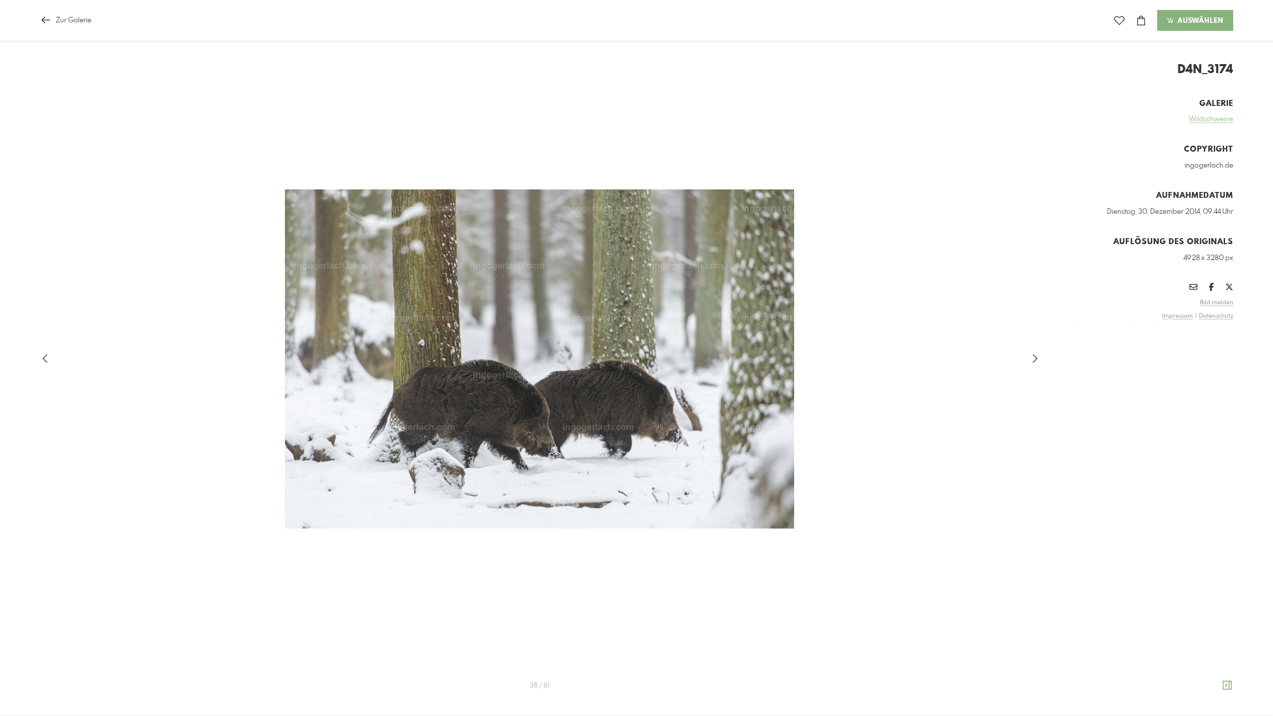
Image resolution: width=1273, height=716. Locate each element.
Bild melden (1216, 303)
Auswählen (1199, 20)
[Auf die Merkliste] (1119, 20)
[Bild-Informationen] (1227, 686)
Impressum (1177, 316)
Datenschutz (1216, 316)
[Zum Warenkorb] (1141, 20)
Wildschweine (1211, 119)
